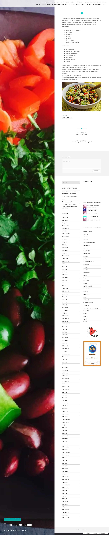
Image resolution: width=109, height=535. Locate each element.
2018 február (65, 471)
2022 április (64, 334)
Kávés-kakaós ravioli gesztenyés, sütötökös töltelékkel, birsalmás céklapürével (69, 206)
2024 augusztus (65, 263)
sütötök (85, 305)
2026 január (64, 222)
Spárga (85, 310)
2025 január (64, 252)
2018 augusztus (65, 454)
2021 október (65, 351)
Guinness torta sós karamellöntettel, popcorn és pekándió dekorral (70, 192)
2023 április (64, 304)
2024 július (64, 266)
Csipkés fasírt (97, 220)
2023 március (65, 307)
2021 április (64, 367)
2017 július (64, 490)
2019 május (64, 430)
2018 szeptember (66, 452)
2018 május (64, 463)
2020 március (65, 403)
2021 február (65, 373)
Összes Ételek (65, 2)
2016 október (65, 515)
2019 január (64, 441)
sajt (84, 297)
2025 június (64, 242)
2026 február (65, 220)
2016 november (65, 512)
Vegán (83, 4)
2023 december (65, 283)
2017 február (65, 504)
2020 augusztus (65, 389)
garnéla (85, 256)
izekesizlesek (10, 530)
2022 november (65, 318)
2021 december (65, 345)
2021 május (64, 364)
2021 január (64, 375)
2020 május (64, 397)
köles (84, 275)
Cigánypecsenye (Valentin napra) (69, 196)
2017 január (64, 506)
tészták (85, 316)
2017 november (65, 479)
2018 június (64, 460)
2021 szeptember (66, 354)
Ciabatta (64, 199)
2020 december (65, 378)
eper (84, 248)
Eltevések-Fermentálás (99, 4)
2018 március (65, 468)
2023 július (64, 296)
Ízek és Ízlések (88, 181)
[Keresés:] (71, 182)
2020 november (65, 381)
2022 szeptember (66, 323)
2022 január (64, 343)
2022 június (64, 329)
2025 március (65, 247)
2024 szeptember (66, 261)
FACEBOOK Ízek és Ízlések (52, 2)
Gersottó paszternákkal (67, 201)
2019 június (64, 427)
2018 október (65, 449)
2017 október (65, 482)
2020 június (64, 394)
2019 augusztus (65, 422)
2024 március (65, 274)
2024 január (64, 280)
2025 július (64, 239)
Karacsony (71, 4)
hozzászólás (96, 170)
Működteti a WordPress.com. (81, 529)
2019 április (64, 433)
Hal (84, 258)
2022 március (65, 337)
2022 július (64, 326)
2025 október (65, 231)
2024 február (65, 277)
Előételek (79, 2)
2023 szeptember (66, 291)
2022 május (64, 332)
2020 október (65, 384)
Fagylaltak (85, 250)
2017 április (64, 498)
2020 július (64, 392)
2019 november (65, 414)
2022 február (65, 340)
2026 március (65, 217)
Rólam (42, 2)
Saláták (38, 4)
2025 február (65, 250)
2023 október (65, 288)
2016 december (65, 509)
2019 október (65, 416)
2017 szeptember (66, 485)
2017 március (65, 501)
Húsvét (78, 4)
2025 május (64, 244)
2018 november (65, 446)
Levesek (104, 2)
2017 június (64, 493)
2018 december (65, 444)
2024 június (64, 269)
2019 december (65, 411)
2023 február (65, 310)
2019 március (65, 435)
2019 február (65, 438)
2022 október (65, 321)
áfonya (84, 234)
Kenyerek (89, 4)
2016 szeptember (66, 517)
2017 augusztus (65, 487)
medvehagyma (86, 286)
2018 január (64, 474)
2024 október (65, 258)
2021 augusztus (65, 356)
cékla (84, 237)
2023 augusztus (65, 293)
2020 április (64, 400)
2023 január (64, 313)
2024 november (65, 255)
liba (84, 283)
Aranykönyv (96, 213)
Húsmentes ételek (96, 2)
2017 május (64, 495)
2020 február (65, 405)
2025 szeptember (66, 233)
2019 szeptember (66, 419)
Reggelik (72, 2)
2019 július (64, 424)
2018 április (64, 465)
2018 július (64, 457)
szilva (84, 313)
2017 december (65, 476)
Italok (84, 267)
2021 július (64, 359)
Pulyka (84, 291)
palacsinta (85, 288)
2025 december (65, 225)
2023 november (65, 285)
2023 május (64, 302)
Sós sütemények (46, 4)
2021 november (65, 348)
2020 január (64, 408)
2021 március (65, 370)
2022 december (65, 315)
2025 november (65, 228)
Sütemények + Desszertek (59, 4)
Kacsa (84, 269)
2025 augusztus (65, 236)
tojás (84, 319)
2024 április (64, 272)
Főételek (86, 2)
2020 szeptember (66, 386)
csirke (84, 239)
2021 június (64, 362)
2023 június (64, 299)
